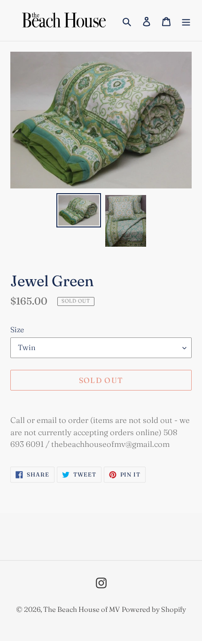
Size (17, 329)
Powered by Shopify (154, 609)
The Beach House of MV (81, 609)
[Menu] (186, 20)
